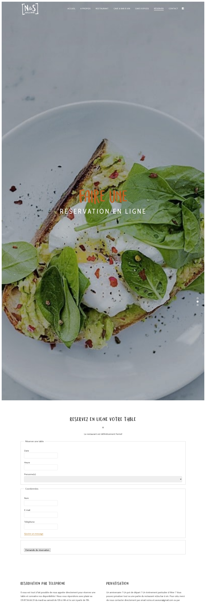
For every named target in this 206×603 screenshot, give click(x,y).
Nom (26, 498)
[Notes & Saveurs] (32, 9)
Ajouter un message (33, 533)
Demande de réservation (37, 550)
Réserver (159, 8)
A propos (85, 8)
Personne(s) (30, 474)
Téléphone (29, 522)
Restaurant (102, 8)
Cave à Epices (142, 8)
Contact (173, 8)
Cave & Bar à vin (122, 8)
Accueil (71, 8)
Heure (27, 462)
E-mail (27, 510)
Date (26, 450)
